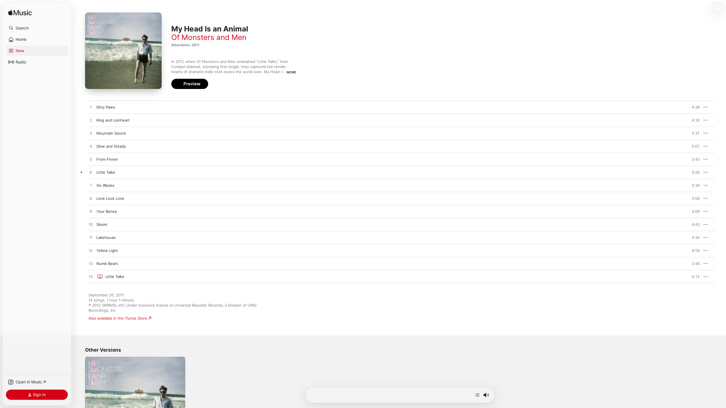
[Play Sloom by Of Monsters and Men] (90, 224)
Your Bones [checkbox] (106, 211)
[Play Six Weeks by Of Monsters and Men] (90, 185)
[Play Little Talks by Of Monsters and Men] (90, 172)
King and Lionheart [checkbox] (113, 120)
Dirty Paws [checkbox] (105, 107)
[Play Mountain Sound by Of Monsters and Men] (90, 133)
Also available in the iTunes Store (117, 318)
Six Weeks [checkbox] (105, 185)
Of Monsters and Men (208, 37)
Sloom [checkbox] (101, 224)
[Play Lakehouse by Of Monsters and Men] (90, 237)
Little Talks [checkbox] (105, 172)
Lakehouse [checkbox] (106, 237)
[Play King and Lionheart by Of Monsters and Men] (90, 120)
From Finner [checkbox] (107, 159)
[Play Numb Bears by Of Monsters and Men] (90, 263)
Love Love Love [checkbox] (110, 198)
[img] (20, 13)
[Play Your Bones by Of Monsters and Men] (90, 211)
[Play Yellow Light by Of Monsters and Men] (90, 250)
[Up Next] (477, 395)
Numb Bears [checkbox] (107, 263)
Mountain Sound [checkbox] (111, 133)
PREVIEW (693, 107)
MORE (291, 72)
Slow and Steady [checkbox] (111, 146)
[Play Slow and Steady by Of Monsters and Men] (90, 146)
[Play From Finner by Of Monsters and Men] (90, 159)
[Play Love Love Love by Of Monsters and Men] (90, 198)
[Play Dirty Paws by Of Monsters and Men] (90, 107)
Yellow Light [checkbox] (107, 250)
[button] (36, 28)
